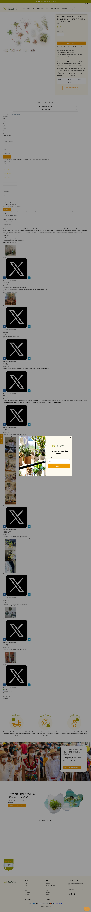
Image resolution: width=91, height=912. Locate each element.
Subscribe (58, 466)
